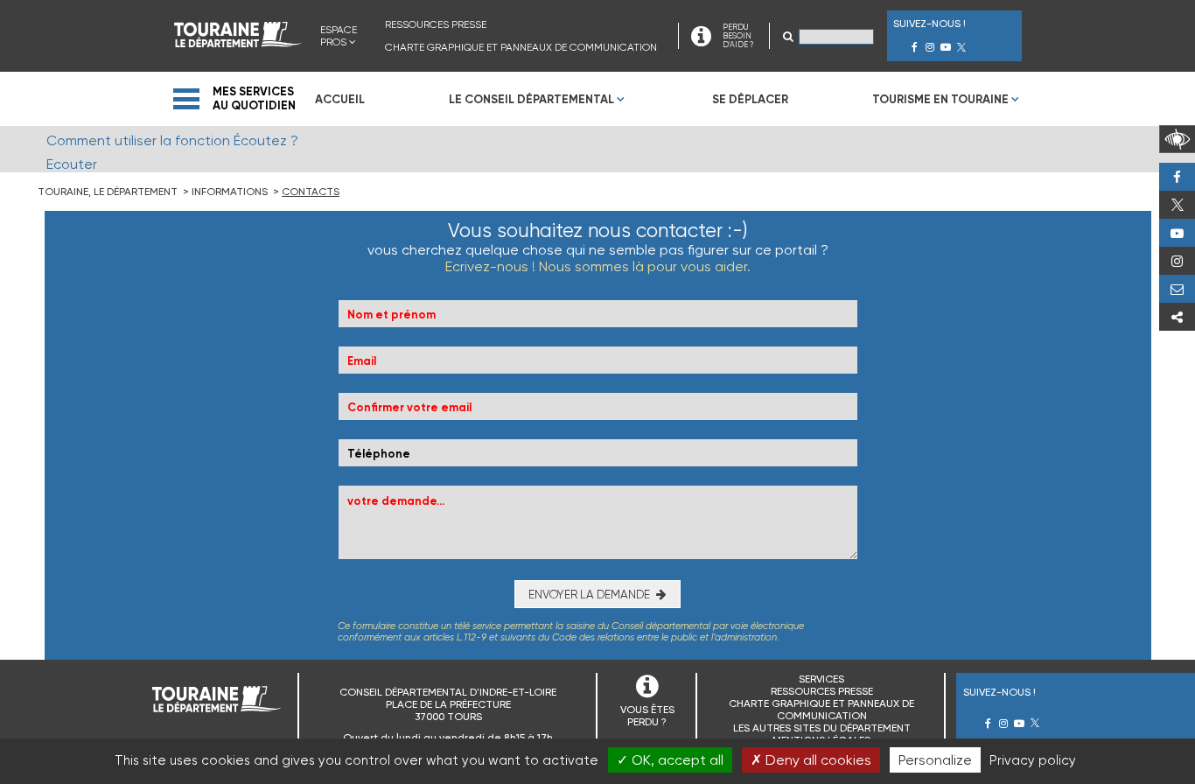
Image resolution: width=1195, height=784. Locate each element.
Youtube (1177, 233)
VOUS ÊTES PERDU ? (647, 716)
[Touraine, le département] (238, 42)
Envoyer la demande (589, 594)
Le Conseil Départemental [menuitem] (531, 99)
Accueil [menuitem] (340, 99)
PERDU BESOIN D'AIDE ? (738, 36)
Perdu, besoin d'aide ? (1177, 289)
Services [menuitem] (821, 679)
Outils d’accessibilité (1177, 139)
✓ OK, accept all (670, 760)
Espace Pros (338, 36)
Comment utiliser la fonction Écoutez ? (172, 140)
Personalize (935, 760)
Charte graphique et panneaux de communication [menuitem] (521, 47)
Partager (1177, 317)
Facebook (1177, 177)
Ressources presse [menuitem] (435, 24)
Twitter (1177, 205)
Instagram (1177, 261)
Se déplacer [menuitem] (750, 99)
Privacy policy (1032, 760)
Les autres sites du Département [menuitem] (822, 728)
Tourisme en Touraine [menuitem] (940, 99)
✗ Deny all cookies (811, 760)
